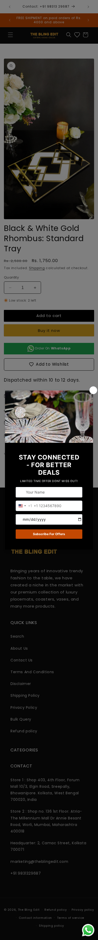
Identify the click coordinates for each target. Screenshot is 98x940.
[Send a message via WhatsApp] (88, 930)
